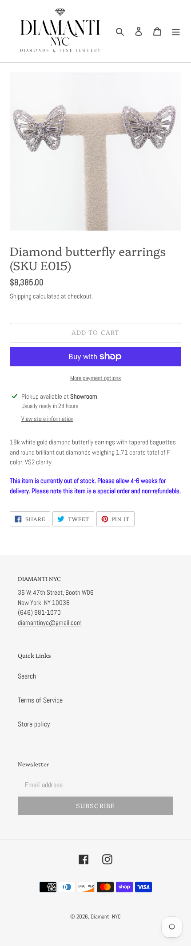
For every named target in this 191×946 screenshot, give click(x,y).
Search (27, 676)
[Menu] (176, 31)
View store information (47, 419)
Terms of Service (40, 700)
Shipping (21, 296)
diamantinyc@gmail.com (50, 622)
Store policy (34, 724)
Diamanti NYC (106, 916)
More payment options (95, 378)
